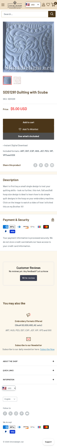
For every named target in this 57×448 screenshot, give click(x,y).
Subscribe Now (47, 349)
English (8, 399)
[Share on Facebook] (35, 165)
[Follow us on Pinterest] (22, 413)
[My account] (43, 4)
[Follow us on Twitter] (10, 413)
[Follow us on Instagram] (16, 413)
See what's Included (28, 136)
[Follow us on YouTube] (27, 413)
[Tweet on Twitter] (46, 165)
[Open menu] (2, 5)
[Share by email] (52, 165)
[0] (53, 4)
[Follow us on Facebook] (5, 413)
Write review (28, 278)
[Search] (52, 14)
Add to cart (28, 122)
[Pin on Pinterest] (41, 165)
